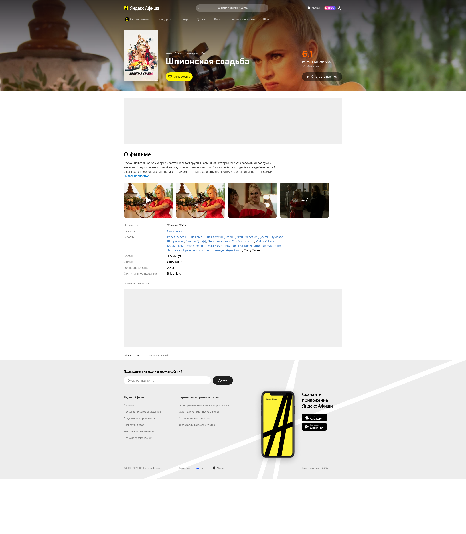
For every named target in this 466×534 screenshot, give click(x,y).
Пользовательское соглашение (142, 466)
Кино (139, 410)
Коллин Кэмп (176, 246)
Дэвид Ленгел (233, 246)
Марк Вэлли (195, 246)
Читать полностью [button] (136, 176)
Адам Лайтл (234, 250)
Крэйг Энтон (253, 246)
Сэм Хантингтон (243, 241)
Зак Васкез (174, 250)
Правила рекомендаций (138, 493)
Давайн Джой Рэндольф (240, 237)
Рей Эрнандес (215, 250)
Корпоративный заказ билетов (196, 480)
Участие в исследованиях (139, 486)
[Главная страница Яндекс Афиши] (126, 8)
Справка (129, 460)
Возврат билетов (134, 480)
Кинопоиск (143, 283)
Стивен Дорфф (196, 241)
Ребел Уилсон (176, 237)
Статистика (184, 523)
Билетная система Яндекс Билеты (198, 466)
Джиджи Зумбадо (270, 237)
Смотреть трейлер (324, 76)
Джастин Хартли (219, 241)
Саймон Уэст (176, 231)
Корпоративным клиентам (194, 473)
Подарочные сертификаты (139, 473)
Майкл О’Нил (265, 241)
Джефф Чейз (213, 246)
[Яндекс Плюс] (330, 8)
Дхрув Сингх (272, 246)
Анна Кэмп (194, 237)
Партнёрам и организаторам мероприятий (203, 460)
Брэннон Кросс (193, 250)
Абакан (128, 410)
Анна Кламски (213, 237)
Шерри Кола (175, 241)
